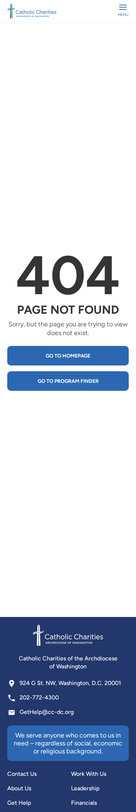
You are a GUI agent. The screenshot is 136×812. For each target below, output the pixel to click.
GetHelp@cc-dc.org (47, 712)
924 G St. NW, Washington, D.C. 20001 (70, 683)
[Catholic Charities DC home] (32, 10)
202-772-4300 (39, 697)
